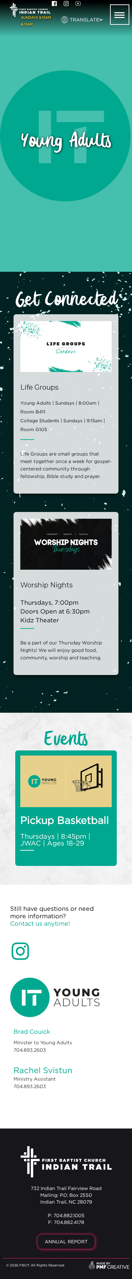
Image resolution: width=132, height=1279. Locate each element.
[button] (82, 20)
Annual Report (66, 1241)
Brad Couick (32, 1031)
